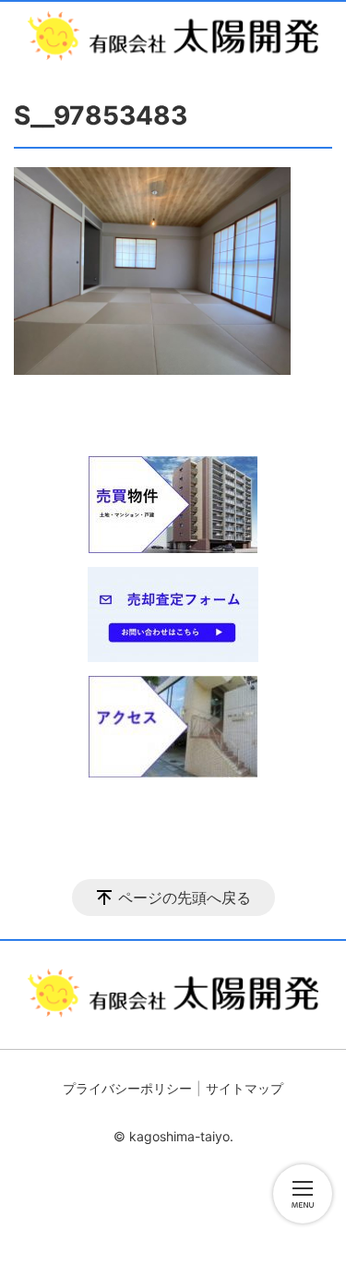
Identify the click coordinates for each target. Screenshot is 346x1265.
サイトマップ (244, 1088)
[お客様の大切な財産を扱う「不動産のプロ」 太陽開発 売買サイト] (173, 36)
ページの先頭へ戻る (184, 897)
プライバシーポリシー (127, 1088)
